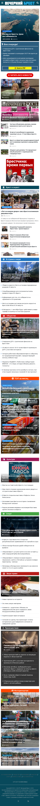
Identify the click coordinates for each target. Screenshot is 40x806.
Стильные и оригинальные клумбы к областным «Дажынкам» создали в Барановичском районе (16, 276)
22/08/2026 (13, 249)
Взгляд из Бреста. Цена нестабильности (12, 35)
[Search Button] (38, 3)
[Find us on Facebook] (11, 801)
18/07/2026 (6, 745)
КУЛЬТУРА (34, 774)
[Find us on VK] (13, 801)
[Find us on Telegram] (21, 801)
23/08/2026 (6, 480)
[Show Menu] (2, 3)
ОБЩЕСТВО (16, 774)
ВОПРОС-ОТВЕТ (16, 776)
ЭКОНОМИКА (25, 774)
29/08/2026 (14, 39)
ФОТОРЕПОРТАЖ (7, 736)
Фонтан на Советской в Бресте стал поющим (17, 485)
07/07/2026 (6, 763)
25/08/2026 (13, 136)
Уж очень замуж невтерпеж (11, 603)
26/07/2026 (6, 708)
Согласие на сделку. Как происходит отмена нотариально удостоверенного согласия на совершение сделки (17, 621)
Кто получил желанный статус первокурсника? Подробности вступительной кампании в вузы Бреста (23, 244)
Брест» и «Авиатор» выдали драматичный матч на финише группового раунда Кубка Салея (24, 142)
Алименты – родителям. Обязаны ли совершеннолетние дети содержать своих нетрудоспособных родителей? (16, 609)
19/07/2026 (6, 726)
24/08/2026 (13, 156)
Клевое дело (7, 207)
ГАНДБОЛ (5, 699)
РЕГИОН (5, 718)
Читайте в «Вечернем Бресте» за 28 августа (17, 117)
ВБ (2, 215)
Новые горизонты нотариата (12, 599)
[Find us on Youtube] (26, 801)
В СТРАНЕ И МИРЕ (7, 31)
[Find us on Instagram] (23, 801)
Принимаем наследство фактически (16, 592)
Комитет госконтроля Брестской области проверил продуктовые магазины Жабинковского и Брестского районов (19, 446)
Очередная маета (7, 440)
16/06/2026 (6, 594)
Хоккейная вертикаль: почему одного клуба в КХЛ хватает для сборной (19, 531)
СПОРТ (8, 776)
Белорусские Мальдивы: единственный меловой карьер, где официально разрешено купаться (18, 390)
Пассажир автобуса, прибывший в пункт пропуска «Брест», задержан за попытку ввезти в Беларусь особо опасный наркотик (20, 669)
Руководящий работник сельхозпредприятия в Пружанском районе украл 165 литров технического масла (19, 409)
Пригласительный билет (9, 424)
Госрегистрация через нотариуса (13, 615)
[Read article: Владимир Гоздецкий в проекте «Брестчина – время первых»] (4, 228)
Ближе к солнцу (7, 385)
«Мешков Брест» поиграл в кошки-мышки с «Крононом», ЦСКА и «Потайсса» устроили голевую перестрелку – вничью (20, 560)
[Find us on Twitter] (18, 801)
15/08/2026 (6, 414)
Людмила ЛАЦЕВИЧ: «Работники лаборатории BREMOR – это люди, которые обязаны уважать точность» (18, 364)
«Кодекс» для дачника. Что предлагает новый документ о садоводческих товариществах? (23, 151)
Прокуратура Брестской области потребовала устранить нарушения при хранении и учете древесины (19, 332)
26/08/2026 (13, 128)
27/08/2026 (6, 97)
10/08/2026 (6, 396)
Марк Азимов (6, 39)
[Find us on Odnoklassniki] (16, 801)
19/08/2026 (6, 451)
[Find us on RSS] (28, 801)
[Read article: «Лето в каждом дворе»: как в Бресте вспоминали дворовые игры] (20, 199)
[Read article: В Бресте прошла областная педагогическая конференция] (4, 236)
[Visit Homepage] (20, 3)
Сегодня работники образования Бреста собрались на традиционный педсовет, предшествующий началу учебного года (20, 355)
